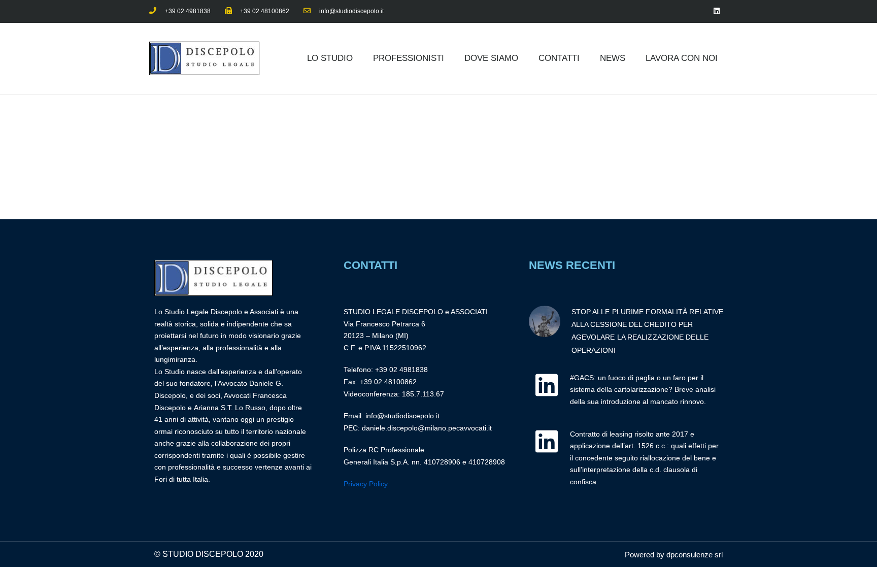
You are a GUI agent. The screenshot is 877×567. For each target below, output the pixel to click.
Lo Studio (330, 58)
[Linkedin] (716, 11)
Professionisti (408, 58)
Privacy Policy (366, 484)
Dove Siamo (491, 58)
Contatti (559, 58)
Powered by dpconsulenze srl (674, 554)
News (612, 58)
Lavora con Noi (682, 58)
